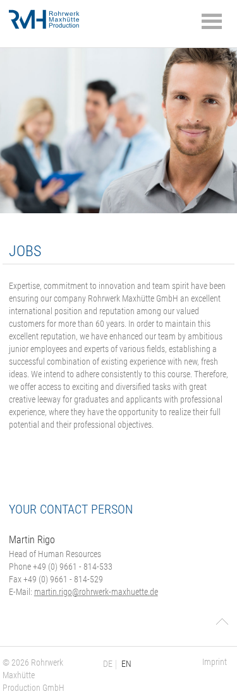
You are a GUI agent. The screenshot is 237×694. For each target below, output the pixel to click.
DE (107, 664)
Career (53, 17)
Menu (212, 21)
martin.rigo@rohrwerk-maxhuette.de (96, 592)
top (222, 621)
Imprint (214, 662)
